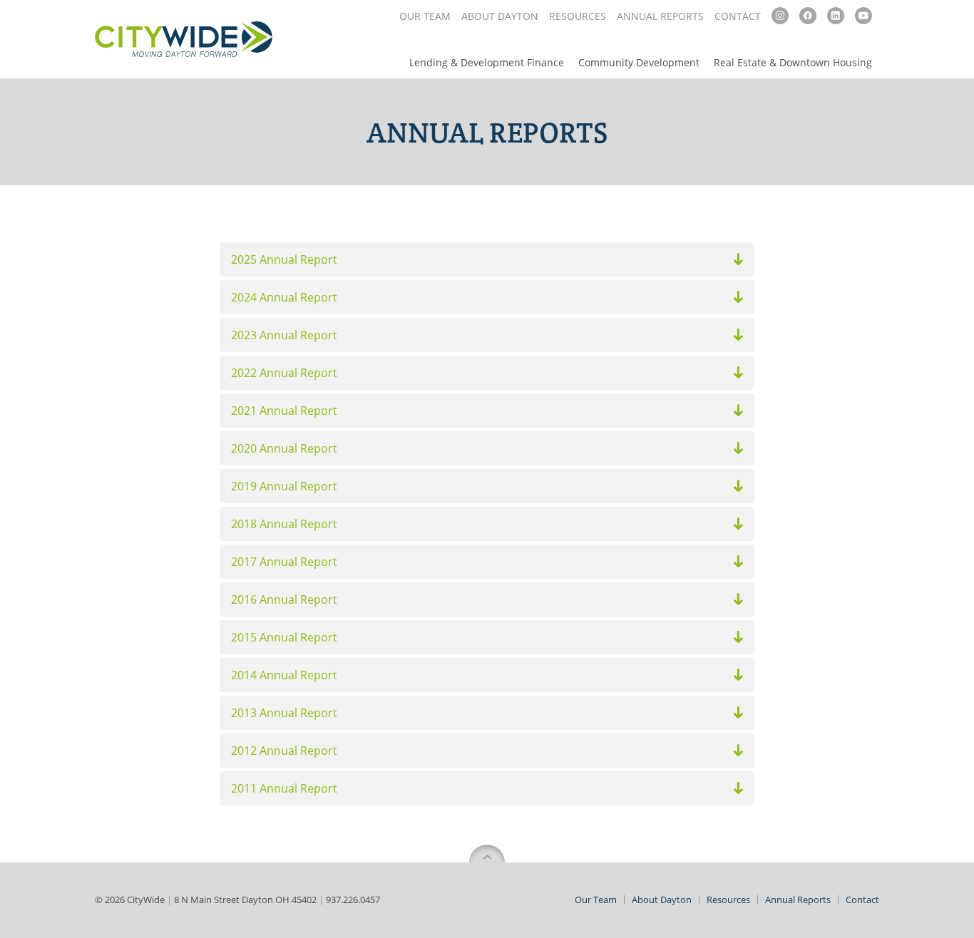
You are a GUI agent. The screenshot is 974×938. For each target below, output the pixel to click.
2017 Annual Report (284, 562)
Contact (737, 16)
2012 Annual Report (284, 750)
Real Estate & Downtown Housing (793, 62)
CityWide (183, 39)
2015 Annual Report (284, 637)
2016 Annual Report (284, 599)
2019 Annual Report (284, 486)
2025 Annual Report (284, 259)
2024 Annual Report (284, 297)
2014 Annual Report (284, 675)
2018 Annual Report (284, 524)
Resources (577, 16)
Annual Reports (660, 16)
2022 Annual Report (284, 373)
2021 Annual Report (284, 410)
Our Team (425, 16)
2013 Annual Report (284, 713)
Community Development (638, 62)
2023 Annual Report (284, 335)
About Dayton (499, 16)
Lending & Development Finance (486, 62)
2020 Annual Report (284, 448)
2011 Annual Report (284, 788)
